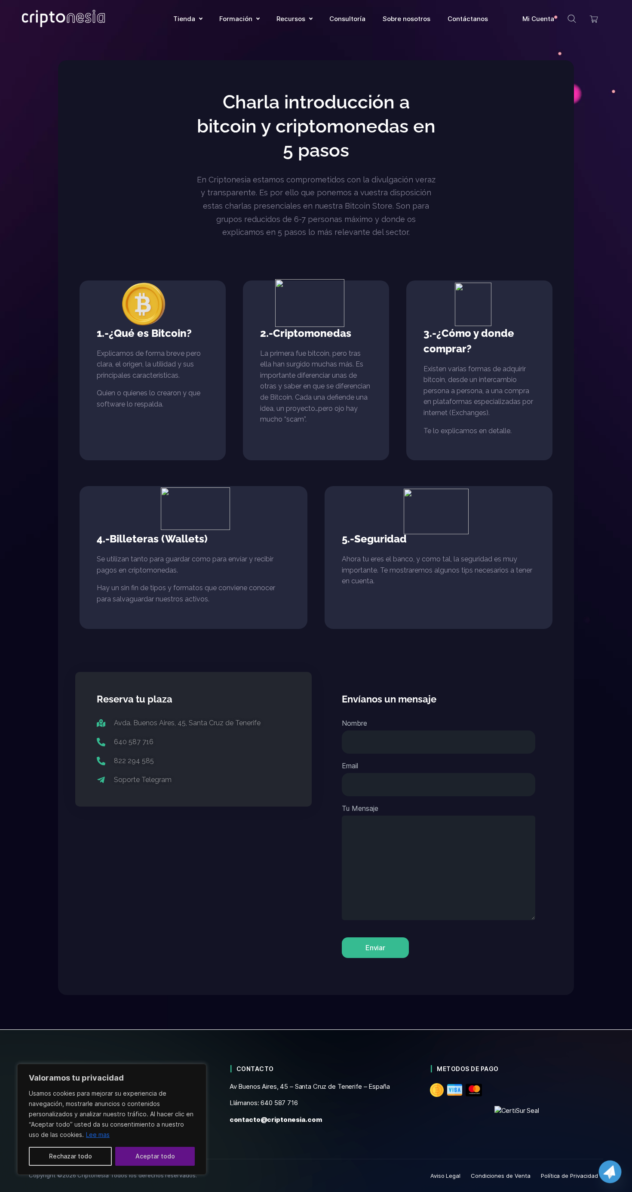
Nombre (354, 723)
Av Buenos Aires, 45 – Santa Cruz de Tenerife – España (310, 1086)
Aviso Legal (445, 1175)
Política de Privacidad (569, 1175)
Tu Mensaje (360, 808)
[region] (111, 1119)
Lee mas (98, 1134)
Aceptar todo (155, 1156)
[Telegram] (610, 1171)
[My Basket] (594, 18)
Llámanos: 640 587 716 (264, 1103)
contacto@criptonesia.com (276, 1119)
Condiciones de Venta (500, 1175)
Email (350, 765)
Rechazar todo (70, 1156)
